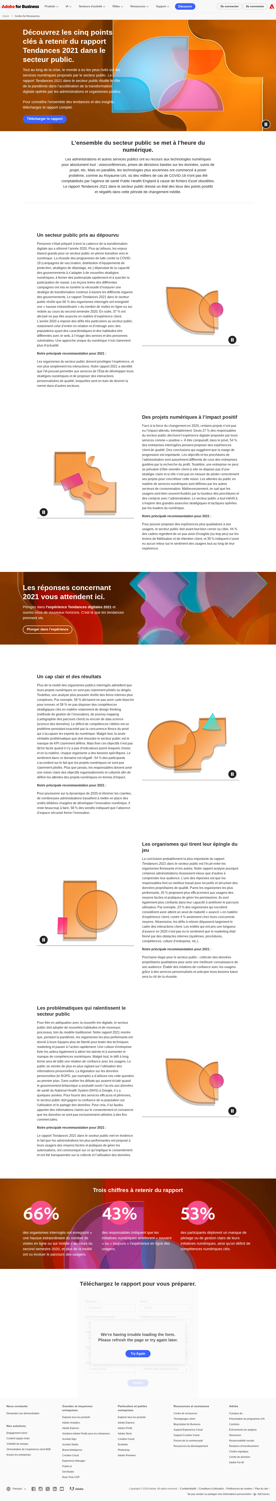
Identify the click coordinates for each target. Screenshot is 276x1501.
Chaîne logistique (239, 1451)
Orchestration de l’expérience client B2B (28, 1449)
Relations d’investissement (244, 1446)
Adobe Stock (125, 1433)
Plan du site (261, 1488)
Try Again (138, 1353)
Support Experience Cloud (188, 1429)
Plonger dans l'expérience (47, 629)
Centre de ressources (185, 1413)
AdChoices (263, 1494)
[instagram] (41, 1489)
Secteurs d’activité (90, 6)
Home (5, 16)
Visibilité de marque (17, 1443)
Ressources (137, 6)
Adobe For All (236, 1462)
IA (67, 6)
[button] (266, 124)
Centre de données (239, 1457)
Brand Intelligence (72, 1450)
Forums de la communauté (188, 1440)
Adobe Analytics (71, 1422)
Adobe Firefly (125, 1428)
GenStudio (68, 1471)
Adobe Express (70, 1428)
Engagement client (16, 1433)
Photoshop (124, 1450)
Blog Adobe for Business (187, 1424)
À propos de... (236, 1413)
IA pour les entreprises (18, 1454)
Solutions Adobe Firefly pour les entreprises (84, 1433)
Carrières (234, 1424)
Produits (50, 6)
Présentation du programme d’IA (247, 1418)
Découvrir (185, 6)
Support (161, 6)
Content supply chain (18, 1438)
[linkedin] (55, 1489)
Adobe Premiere (127, 1455)
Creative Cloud (70, 1455)
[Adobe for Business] (272, 6)
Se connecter (229, 6)
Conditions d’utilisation (211, 1488)
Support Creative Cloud (186, 1435)
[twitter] (48, 1489)
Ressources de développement (191, 1446)
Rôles (116, 6)
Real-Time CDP (71, 1477)
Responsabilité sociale (241, 1440)
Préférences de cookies (239, 1488)
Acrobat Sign (69, 1439)
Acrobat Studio (70, 1444)
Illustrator (123, 1444)
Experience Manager (73, 1460)
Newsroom (235, 1435)
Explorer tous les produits (76, 1417)
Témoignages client (184, 1418)
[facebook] (34, 1489)
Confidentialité (188, 1488)
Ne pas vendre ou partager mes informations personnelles (219, 1494)
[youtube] (62, 1489)
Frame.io (67, 1466)
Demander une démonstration (22, 1413)
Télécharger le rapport (45, 119)
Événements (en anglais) (243, 1429)
